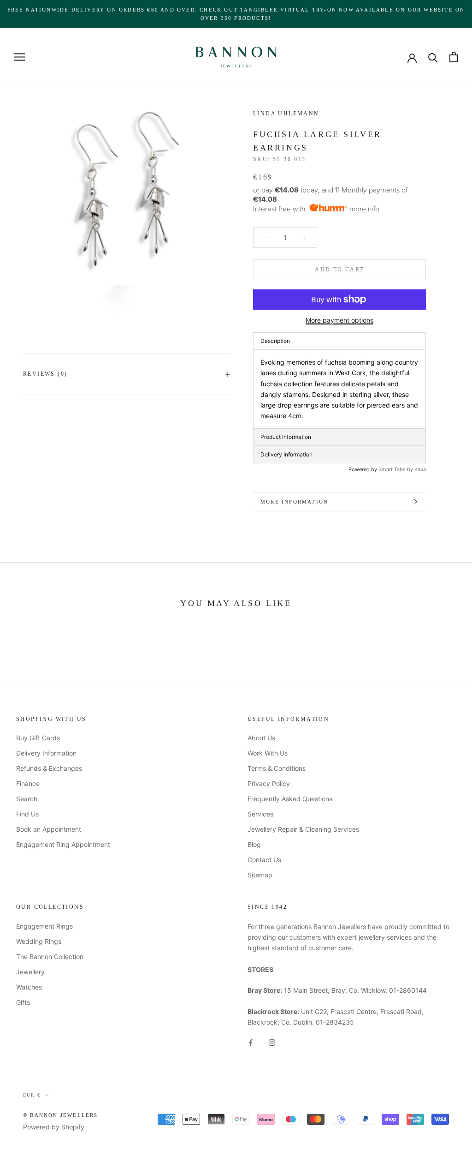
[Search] (433, 57)
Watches (29, 987)
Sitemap (260, 875)
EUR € (32, 1095)
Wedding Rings (38, 941)
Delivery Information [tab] (286, 454)
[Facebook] (251, 1042)
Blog (254, 844)
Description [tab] (275, 340)
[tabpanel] (339, 388)
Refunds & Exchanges (49, 768)
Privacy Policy (269, 783)
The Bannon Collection (49, 956)
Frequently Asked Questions (290, 799)
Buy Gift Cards (38, 738)
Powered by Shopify (53, 1127)
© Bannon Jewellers (60, 1115)
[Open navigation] (19, 57)
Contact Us (264, 860)
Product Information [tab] (285, 436)
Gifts (23, 1002)
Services (260, 814)
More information (294, 501)
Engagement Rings (44, 926)
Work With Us (268, 753)
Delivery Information (46, 753)
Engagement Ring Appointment (63, 844)
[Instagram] (272, 1042)
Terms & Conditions (277, 768)
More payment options (339, 320)
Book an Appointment (48, 829)
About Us (261, 738)
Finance (28, 783)
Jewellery (30, 972)
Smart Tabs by (396, 469)
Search (26, 799)
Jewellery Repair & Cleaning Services (303, 829)
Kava (420, 469)
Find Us (27, 814)
